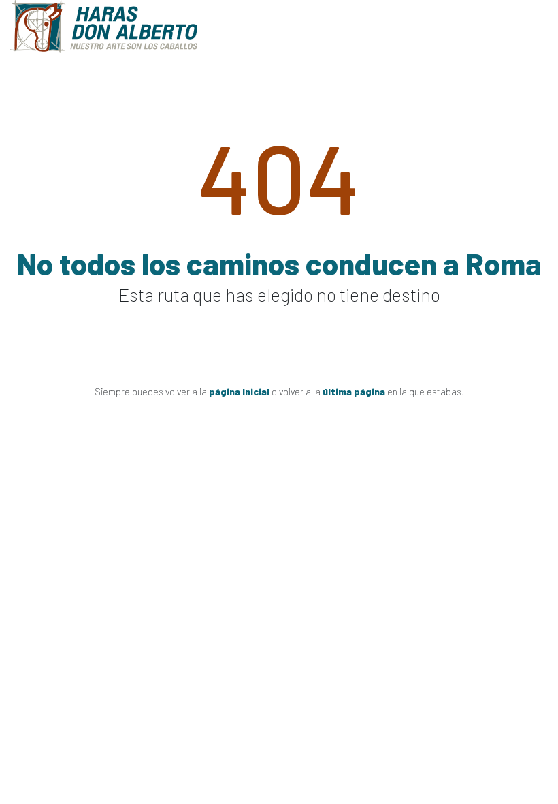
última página (354, 391)
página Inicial (239, 391)
